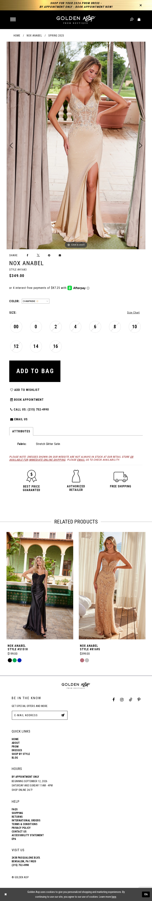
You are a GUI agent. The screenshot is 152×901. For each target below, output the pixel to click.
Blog (15, 757)
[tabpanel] (76, 145)
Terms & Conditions (24, 824)
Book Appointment (28, 399)
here (114, 896)
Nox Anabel (34, 35)
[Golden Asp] (76, 19)
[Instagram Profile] (122, 699)
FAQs (15, 809)
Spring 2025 (56, 35)
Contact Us (19, 831)
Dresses (17, 750)
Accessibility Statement (28, 835)
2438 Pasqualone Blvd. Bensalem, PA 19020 (26, 859)
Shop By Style (21, 753)
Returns (17, 816)
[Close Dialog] (5, 894)
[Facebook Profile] (113, 699)
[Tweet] (38, 255)
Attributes (21, 431)
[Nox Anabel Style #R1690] (112, 585)
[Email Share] (60, 255)
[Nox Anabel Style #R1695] (39, 585)
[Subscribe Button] (63, 715)
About (16, 742)
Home (17, 35)
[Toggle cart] (139, 19)
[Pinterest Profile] (139, 699)
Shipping (17, 813)
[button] (13, 20)
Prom (15, 746)
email (81, 459)
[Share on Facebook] (27, 255)
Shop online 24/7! (22, 789)
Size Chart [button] (133, 312)
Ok (146, 894)
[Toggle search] (132, 19)
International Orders (26, 820)
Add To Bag (35, 371)
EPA (14, 838)
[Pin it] (49, 255)
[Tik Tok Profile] (130, 699)
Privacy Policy (21, 827)
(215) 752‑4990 (20, 865)
